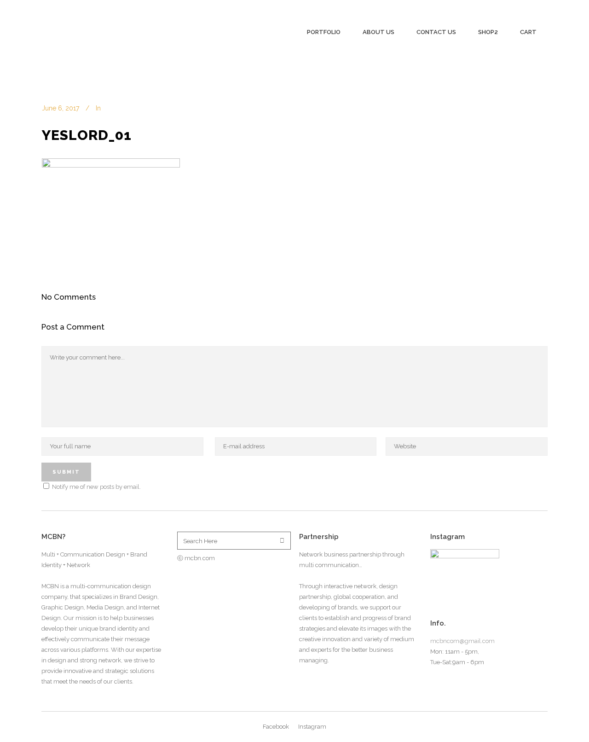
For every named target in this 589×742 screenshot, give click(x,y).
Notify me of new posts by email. (96, 486)
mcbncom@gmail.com (462, 641)
